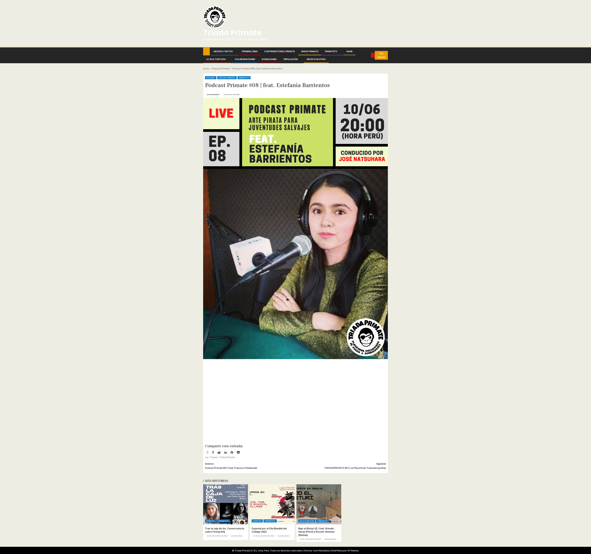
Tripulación (290, 59)
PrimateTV (331, 51)
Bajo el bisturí (307, 521)
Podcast (211, 78)
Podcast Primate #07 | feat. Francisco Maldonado (231, 465)
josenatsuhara (213, 94)
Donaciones (269, 59)
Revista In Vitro (316, 59)
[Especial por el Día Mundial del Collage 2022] (272, 504)
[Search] (368, 55)
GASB (349, 51)
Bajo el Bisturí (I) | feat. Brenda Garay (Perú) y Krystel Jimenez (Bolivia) (316, 532)
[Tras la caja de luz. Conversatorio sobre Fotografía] (225, 504)
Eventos (211, 521)
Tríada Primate (232, 32)
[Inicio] (206, 51)
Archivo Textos (223, 51)
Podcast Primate (227, 78)
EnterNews (337, 550)
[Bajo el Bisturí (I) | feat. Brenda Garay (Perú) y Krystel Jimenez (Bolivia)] (318, 504)
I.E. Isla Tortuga (216, 59)
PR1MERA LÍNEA (250, 51)
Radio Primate (309, 51)
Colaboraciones (245, 59)
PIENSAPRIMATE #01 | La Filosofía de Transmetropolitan (355, 465)
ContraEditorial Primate (279, 51)
